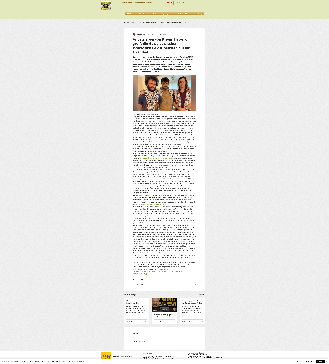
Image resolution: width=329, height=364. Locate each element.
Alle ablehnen (309, 361)
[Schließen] (327, 361)
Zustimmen (320, 361)
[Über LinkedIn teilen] (142, 279)
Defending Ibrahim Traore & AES (148, 22)
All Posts (126, 22)
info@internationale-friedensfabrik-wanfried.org (202, 356)
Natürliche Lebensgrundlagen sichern (171, 22)
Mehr (185, 22)
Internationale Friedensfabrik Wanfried (122, 356)
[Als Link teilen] (146, 279)
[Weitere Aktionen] (195, 34)
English (134, 22)
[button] (169, 13)
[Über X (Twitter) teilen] (138, 279)
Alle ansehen (201, 294)
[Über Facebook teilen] (133, 279)
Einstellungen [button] (299, 361)
